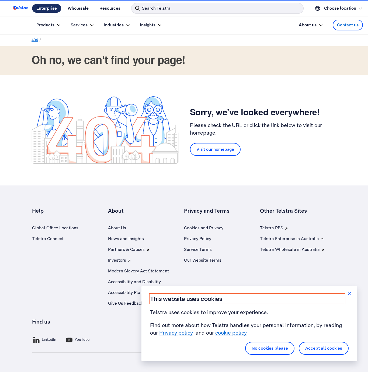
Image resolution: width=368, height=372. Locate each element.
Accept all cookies (323, 348)
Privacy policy (176, 332)
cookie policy (231, 332)
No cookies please (270, 348)
